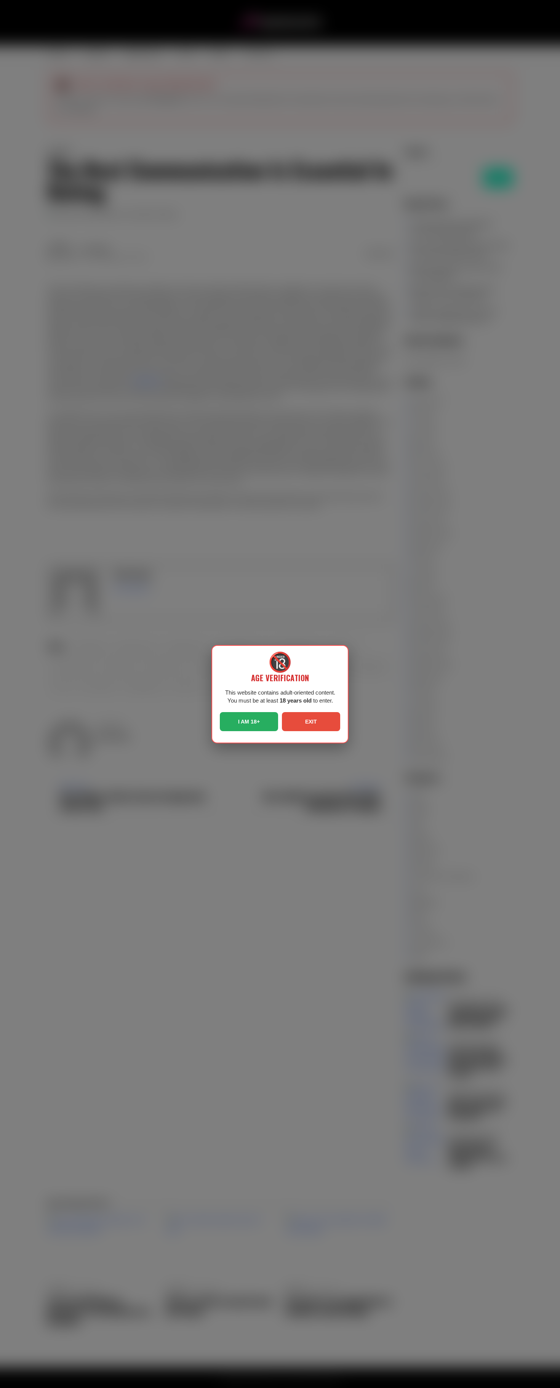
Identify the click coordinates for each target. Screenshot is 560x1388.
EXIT (311, 722)
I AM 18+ (249, 722)
